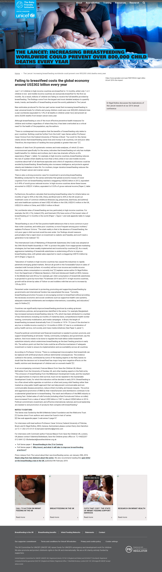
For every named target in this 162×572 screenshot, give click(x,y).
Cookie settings (112, 541)
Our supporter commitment (25, 541)
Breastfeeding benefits (47, 532)
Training (107, 2)
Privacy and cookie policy (91, 541)
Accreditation (93, 2)
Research (134, 2)
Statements (89, 532)
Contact (102, 532)
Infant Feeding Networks (70, 532)
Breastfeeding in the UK (24, 532)
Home (17, 73)
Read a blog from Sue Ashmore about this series (34, 458)
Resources (120, 2)
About (79, 2)
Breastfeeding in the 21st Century (48, 444)
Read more (19, 476)
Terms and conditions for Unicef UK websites (58, 541)
